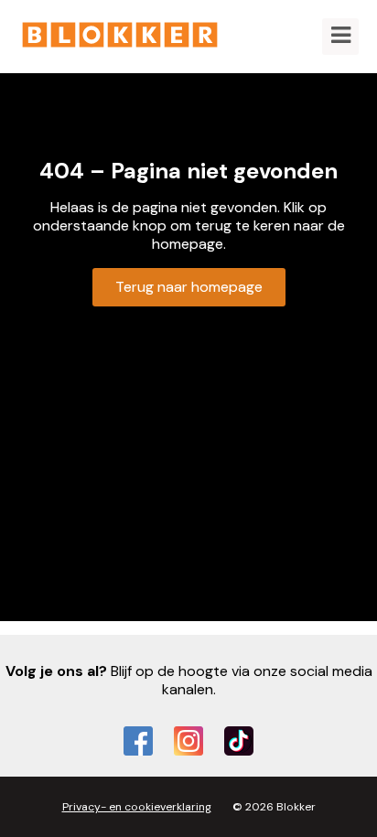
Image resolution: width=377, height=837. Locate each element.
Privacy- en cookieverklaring (136, 806)
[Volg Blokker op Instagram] (188, 741)
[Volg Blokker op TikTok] (238, 741)
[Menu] (340, 36)
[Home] (119, 36)
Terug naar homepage (189, 286)
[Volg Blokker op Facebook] (138, 741)
